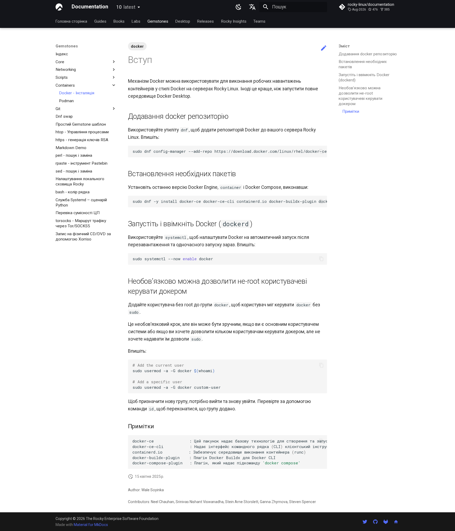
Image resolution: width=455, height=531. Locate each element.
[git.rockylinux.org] (385, 521)
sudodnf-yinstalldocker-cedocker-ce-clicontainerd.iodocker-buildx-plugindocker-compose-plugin (229, 201)
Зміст (344, 46)
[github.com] (375, 521)
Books (119, 21)
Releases (205, 21)
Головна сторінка (71, 21)
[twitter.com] (364, 521)
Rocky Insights (233, 21)
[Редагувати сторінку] (323, 48)
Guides (100, 21)
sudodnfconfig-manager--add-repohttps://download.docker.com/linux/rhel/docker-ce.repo (229, 151)
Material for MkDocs (91, 525)
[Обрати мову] (252, 7)
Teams (260, 21)
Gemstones (157, 21)
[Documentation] (59, 7)
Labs (136, 21)
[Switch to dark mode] (238, 7)
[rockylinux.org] (396, 521)
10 (125, 7)
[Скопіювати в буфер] (321, 151)
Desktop (182, 21)
